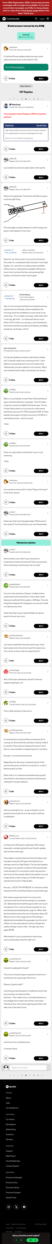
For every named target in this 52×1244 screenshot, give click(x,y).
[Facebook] (24, 1207)
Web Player (11, 1156)
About (8, 1098)
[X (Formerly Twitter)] (16, 1207)
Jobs (8, 1103)
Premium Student (13, 1192)
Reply (41, 78)
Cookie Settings (21, 1228)
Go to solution (27, 37)
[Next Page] (42, 99)
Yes (30, 1240)
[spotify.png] (26, 213)
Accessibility (18, 1232)
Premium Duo (11, 1182)
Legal (7, 1224)
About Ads (9, 1232)
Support (9, 1151)
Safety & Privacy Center (18, 1224)
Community (13, 18)
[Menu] (48, 18)
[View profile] (6, 48)
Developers (11, 1124)
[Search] (36, 18)
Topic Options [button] (25, 86)
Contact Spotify (12, 1166)
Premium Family (12, 1187)
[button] (48, 48)
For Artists (10, 1119)
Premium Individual (14, 1177)
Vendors (9, 1139)
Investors (10, 1134)
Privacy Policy (10, 1228)
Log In (42, 18)
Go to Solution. (18, 67)
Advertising (11, 1129)
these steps (32, 10)
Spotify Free (11, 1197)
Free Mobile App (13, 1161)
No (21, 1240)
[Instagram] (9, 1207)
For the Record (12, 1108)
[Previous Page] (10, 99)
